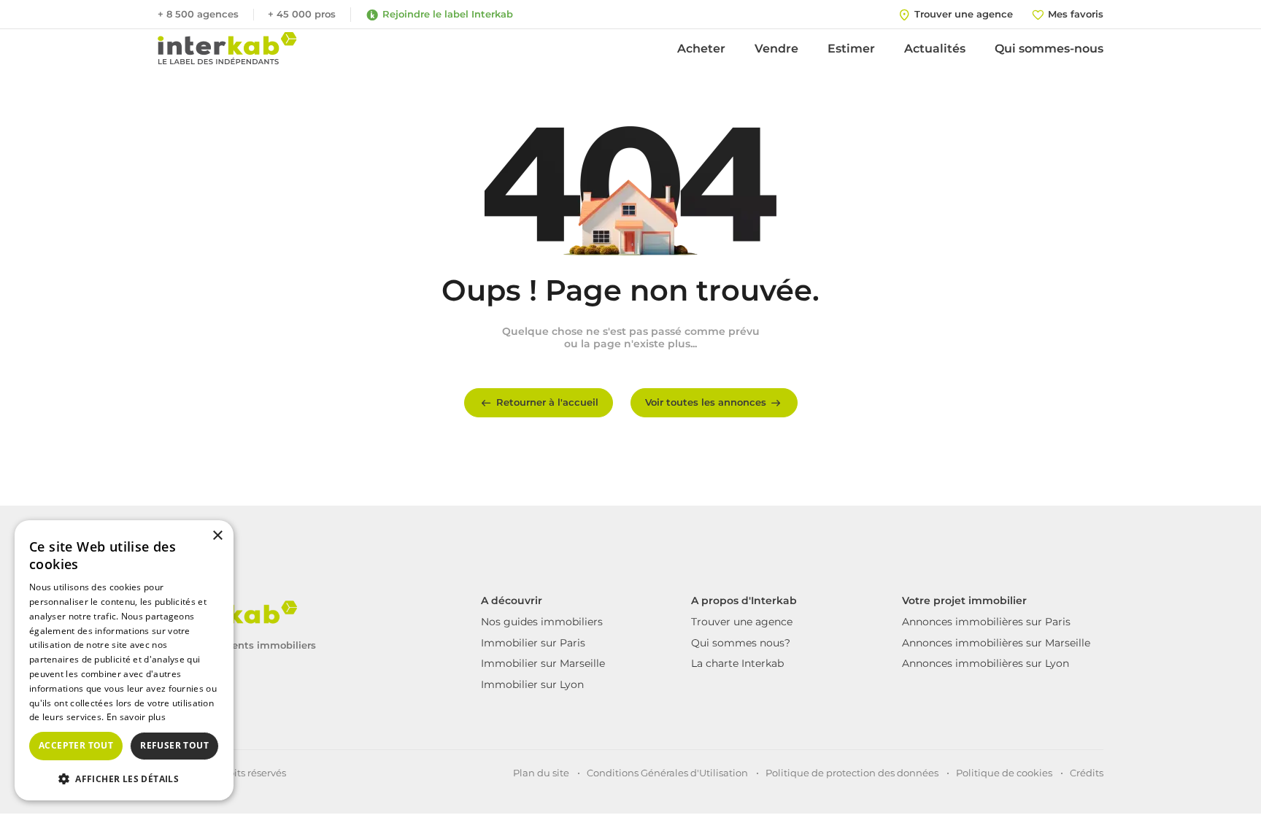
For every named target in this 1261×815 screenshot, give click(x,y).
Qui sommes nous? (740, 642)
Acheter (701, 48)
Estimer (851, 48)
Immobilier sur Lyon (532, 684)
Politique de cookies (1004, 773)
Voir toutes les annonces (705, 402)
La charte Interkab (737, 663)
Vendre (776, 48)
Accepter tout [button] (76, 745)
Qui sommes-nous (1049, 48)
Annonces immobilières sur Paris (986, 621)
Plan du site (541, 773)
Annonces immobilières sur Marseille (996, 642)
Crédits (1086, 773)
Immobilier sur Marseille (543, 663)
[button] (124, 778)
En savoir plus (136, 717)
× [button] (217, 535)
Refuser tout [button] (174, 745)
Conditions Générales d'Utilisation (667, 773)
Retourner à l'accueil (547, 402)
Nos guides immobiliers (542, 621)
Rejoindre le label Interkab (447, 14)
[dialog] (124, 660)
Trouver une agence (742, 621)
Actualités (934, 48)
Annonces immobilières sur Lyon (985, 663)
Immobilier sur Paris (533, 642)
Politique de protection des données (852, 773)
